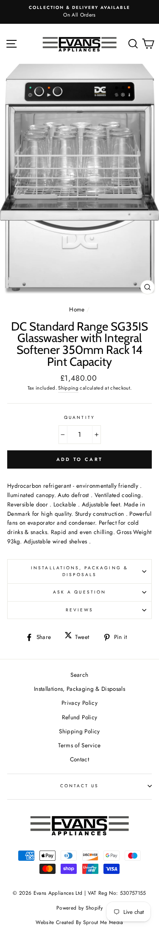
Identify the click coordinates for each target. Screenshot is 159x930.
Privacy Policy (79, 702)
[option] (79, 12)
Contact (79, 759)
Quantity (79, 417)
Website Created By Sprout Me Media (79, 922)
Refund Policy (79, 717)
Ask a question (79, 592)
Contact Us (79, 786)
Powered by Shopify (79, 908)
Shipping (68, 387)
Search (79, 674)
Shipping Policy (79, 731)
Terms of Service (79, 745)
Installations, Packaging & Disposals (79, 571)
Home (76, 309)
